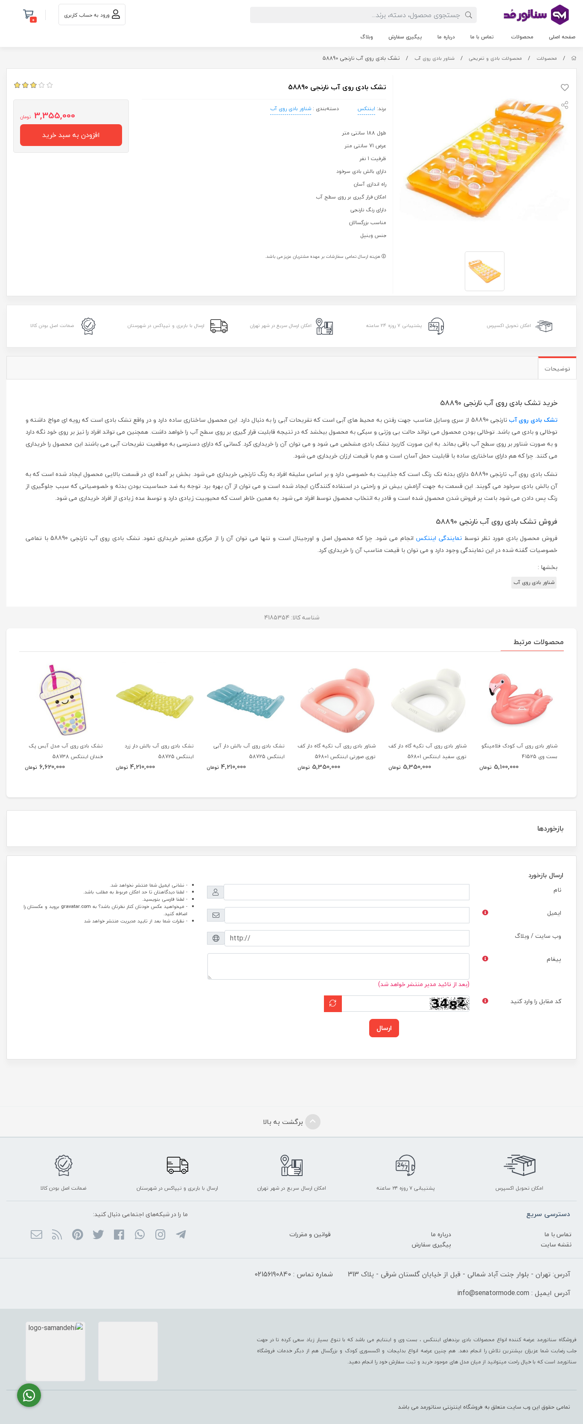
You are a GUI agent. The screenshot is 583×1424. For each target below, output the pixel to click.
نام (557, 889)
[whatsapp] (139, 1235)
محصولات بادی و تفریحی (495, 58)
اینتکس (366, 108)
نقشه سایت (556, 1244)
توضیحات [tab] (557, 368)
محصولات (522, 36)
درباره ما (446, 36)
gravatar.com (76, 906)
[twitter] (98, 1235)
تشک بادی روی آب (533, 419)
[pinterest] (77, 1235)
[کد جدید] (333, 1003)
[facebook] (119, 1235)
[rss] (57, 1235)
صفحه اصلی (562, 36)
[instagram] (160, 1235)
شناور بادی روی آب (434, 58)
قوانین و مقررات (310, 1234)
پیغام (554, 959)
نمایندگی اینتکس (439, 538)
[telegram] (181, 1235)
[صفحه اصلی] (574, 58)
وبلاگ (366, 36)
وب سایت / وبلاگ (538, 936)
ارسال (384, 1028)
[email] (36, 1235)
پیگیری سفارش (405, 36)
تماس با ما (482, 36)
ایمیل (554, 913)
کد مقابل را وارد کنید (535, 1001)
